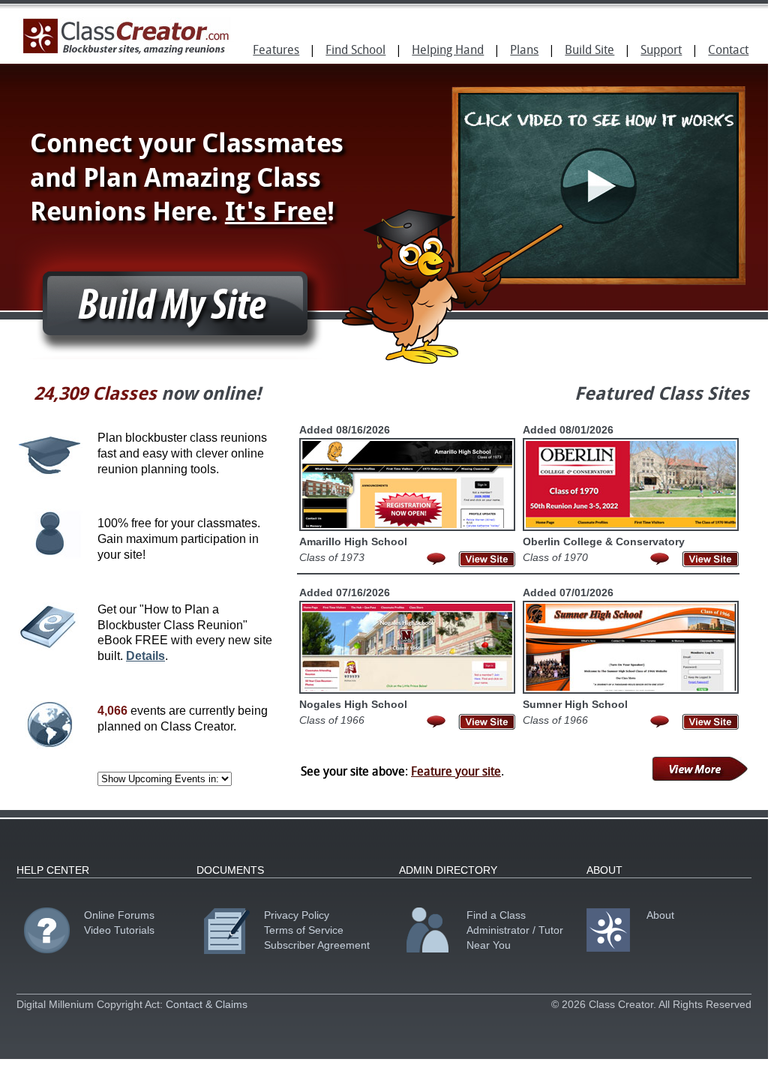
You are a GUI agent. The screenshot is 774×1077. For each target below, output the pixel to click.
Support (661, 51)
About (660, 915)
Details (145, 656)
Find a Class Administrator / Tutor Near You (514, 930)
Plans (524, 51)
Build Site (589, 51)
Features (276, 51)
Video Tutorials (119, 930)
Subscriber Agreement (317, 945)
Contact (728, 51)
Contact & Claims (207, 1004)
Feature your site (456, 772)
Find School (356, 51)
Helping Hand (448, 51)
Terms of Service (304, 930)
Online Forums (119, 915)
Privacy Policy (296, 915)
